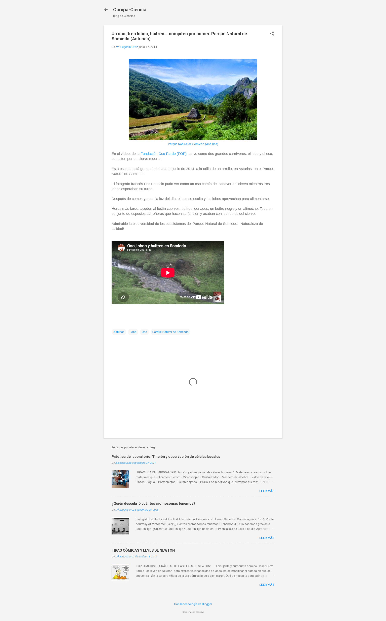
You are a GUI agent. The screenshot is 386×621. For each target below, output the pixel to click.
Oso (144, 332)
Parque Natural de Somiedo (170, 332)
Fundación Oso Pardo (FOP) (164, 154)
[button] (272, 34)
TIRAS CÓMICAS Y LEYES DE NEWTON (143, 550)
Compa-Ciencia (129, 9)
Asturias (118, 332)
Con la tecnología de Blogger (193, 604)
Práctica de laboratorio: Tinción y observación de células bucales (166, 456)
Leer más (266, 491)
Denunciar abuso (193, 612)
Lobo (133, 332)
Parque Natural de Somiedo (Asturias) (193, 144)
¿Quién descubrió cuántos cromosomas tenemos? (153, 503)
